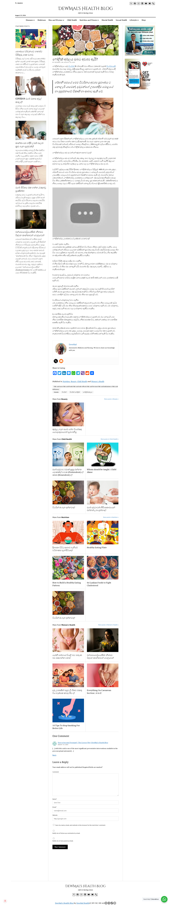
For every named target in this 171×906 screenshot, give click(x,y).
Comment (55, 772)
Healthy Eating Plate (97, 547)
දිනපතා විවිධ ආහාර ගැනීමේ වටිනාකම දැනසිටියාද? (65, 549)
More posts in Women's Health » (108, 625)
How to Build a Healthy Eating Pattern (66, 584)
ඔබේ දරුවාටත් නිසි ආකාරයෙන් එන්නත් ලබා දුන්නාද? (101, 509)
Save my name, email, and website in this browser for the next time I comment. (80, 825)
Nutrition (66, 381)
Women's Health (97, 381)
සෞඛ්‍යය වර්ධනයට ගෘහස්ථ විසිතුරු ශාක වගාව (28, 53)
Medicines (42, 20)
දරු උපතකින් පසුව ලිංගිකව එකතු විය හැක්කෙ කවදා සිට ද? (67, 691)
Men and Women (55, 20)
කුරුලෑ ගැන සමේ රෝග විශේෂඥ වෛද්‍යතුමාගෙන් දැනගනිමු (67, 430)
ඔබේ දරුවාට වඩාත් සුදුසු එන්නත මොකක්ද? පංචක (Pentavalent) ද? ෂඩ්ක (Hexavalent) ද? (68, 472)
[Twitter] (56, 361)
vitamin (56, 392)
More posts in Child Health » (110, 439)
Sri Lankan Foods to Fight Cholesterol (99, 584)
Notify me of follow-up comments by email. (66, 833)
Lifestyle (133, 20)
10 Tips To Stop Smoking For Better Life (66, 727)
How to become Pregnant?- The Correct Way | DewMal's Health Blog (83, 742)
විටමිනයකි (111, 66)
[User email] (61, 361)
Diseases (29, 20)
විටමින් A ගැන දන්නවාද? (63, 507)
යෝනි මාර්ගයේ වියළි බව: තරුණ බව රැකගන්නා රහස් (67, 656)
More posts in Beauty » (111, 399)
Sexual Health (121, 20)
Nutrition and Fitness (88, 20)
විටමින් (72, 66)
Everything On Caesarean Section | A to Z (99, 691)
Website (54, 815)
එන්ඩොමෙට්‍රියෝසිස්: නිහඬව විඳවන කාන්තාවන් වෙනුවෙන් (29, 233)
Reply (54, 755)
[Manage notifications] (5, 901)
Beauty (73, 381)
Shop (144, 20)
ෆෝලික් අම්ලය (87, 392)
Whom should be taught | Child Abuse (101, 471)
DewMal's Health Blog (85, 9)
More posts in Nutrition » (111, 517)
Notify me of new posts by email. (62, 841)
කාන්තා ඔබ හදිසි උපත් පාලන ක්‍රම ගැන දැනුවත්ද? (29, 144)
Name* (54, 799)
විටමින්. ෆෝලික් (75, 392)
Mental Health (107, 20)
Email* (54, 807)
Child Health (72, 20)
